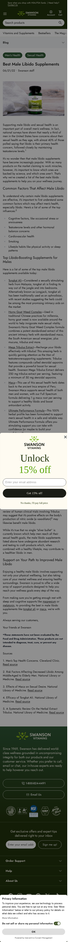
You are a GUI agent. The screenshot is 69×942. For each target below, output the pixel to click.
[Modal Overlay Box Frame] (34, 471)
